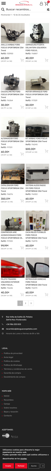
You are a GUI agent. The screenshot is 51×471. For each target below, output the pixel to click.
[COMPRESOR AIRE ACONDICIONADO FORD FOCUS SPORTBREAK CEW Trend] (13, 220)
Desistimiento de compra (14, 377)
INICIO (6, 396)
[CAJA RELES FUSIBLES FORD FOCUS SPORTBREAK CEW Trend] (37, 220)
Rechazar (21, 466)
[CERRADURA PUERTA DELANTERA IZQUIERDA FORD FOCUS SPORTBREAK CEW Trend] (37, 33)
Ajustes (34, 466)
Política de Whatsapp (13, 365)
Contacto (8, 415)
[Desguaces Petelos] (24, 3)
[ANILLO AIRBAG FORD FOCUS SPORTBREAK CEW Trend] (13, 33)
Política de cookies (12, 361)
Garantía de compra (12, 373)
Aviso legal (8, 357)
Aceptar (8, 466)
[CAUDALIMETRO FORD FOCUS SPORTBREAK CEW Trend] (13, 80)
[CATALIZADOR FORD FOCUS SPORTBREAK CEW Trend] (13, 173)
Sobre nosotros (10, 408)
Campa (7, 404)
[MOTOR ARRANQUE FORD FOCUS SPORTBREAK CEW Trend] (37, 80)
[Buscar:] (20, 10)
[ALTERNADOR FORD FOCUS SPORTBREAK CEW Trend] (13, 127)
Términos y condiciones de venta (18, 369)
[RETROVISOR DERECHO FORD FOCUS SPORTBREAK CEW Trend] (37, 267)
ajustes (23, 458)
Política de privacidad (13, 353)
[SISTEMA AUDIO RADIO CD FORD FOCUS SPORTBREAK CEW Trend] (37, 173)
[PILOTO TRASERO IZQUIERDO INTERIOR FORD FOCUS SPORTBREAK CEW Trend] (13, 267)
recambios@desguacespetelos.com (21, 329)
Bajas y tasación (11, 412)
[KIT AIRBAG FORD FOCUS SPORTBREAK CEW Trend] (37, 127)
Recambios (8, 400)
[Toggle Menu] (3, 4)
